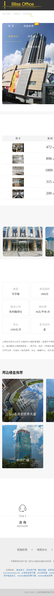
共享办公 (33, 36)
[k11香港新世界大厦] (22, 400)
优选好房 (28, 26)
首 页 (11, 26)
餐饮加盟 (42, 570)
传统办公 (13, 36)
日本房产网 (31, 570)
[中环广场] (22, 446)
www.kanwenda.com (11, 573)
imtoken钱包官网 (45, 576)
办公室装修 (42, 573)
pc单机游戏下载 (29, 573)
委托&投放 (34, 46)
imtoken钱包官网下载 (26, 576)
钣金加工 (20, 570)
